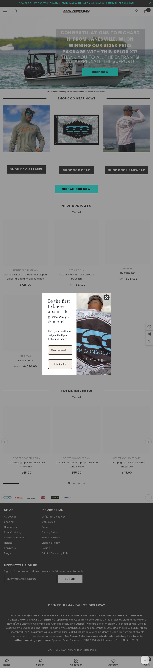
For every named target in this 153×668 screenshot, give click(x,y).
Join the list (60, 364)
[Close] (106, 297)
